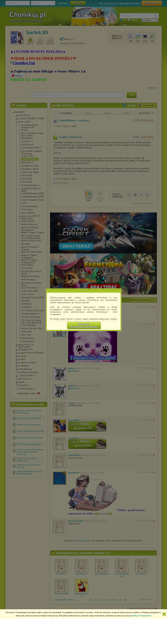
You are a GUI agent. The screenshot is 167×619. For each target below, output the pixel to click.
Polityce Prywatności (141, 616)
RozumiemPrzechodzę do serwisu (84, 325)
